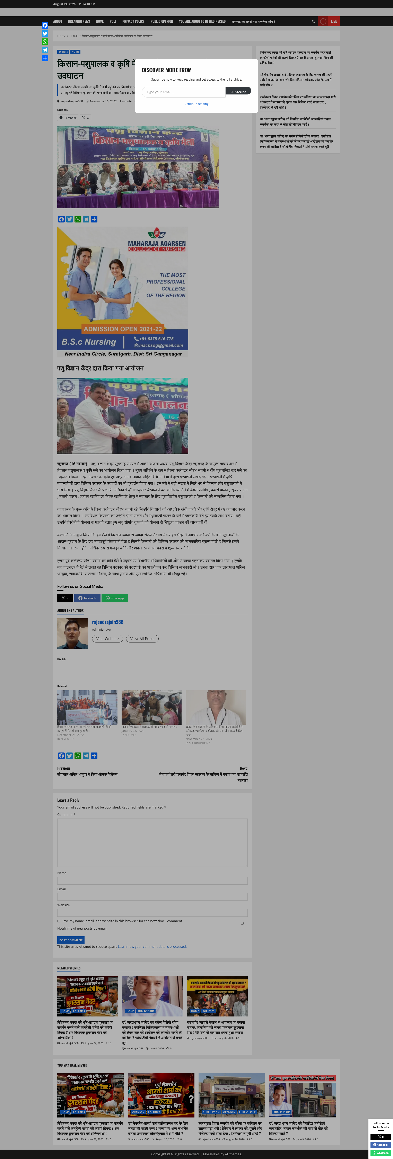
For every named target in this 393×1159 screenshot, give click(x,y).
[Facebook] (45, 25)
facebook (382, 1144)
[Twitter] (45, 33)
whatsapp (382, 1153)
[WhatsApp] (45, 42)
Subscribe (238, 92)
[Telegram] (45, 50)
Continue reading (197, 104)
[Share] (45, 58)
